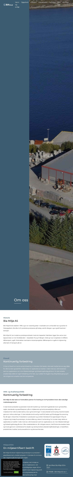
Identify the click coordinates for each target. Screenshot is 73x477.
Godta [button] (16, 472)
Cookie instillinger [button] (8, 472)
